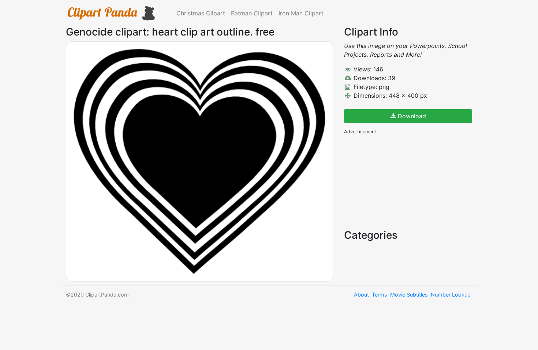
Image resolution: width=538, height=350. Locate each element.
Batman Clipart (252, 13)
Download (411, 116)
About (361, 294)
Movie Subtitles (409, 294)
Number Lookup (451, 294)
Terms (379, 294)
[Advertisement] (399, 181)
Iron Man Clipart (301, 13)
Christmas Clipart (200, 13)
